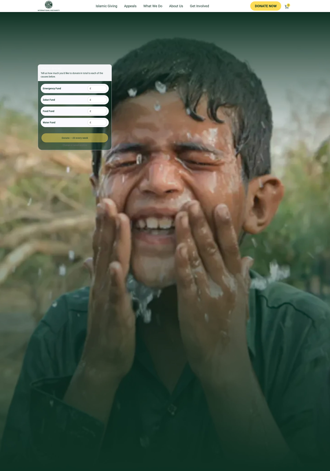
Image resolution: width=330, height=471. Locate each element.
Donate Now (266, 6)
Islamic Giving (106, 6)
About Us (176, 6)
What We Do (152, 6)
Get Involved (199, 6)
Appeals (130, 6)
